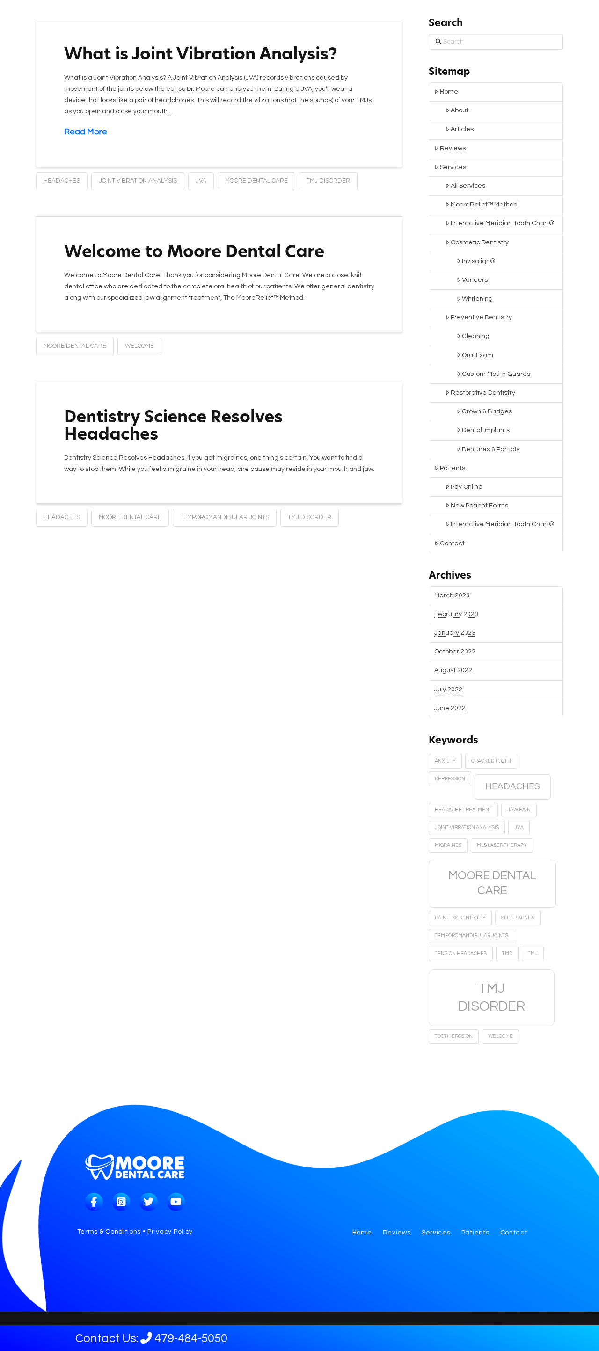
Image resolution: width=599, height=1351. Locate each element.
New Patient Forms (479, 505)
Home (449, 91)
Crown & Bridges (487, 411)
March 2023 (452, 595)
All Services (468, 186)
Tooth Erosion (454, 1036)
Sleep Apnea (517, 917)
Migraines (448, 845)
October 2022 (454, 651)
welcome (139, 346)
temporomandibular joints (224, 517)
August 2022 (453, 670)
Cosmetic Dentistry (480, 242)
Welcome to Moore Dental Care (194, 253)
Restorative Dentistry (483, 392)
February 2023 (456, 614)
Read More (85, 131)
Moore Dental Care (256, 180)
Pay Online (466, 487)
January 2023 (454, 633)
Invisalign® (479, 261)
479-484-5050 (171, 1338)
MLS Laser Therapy (502, 845)
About (459, 110)
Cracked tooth (491, 761)
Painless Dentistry (460, 917)
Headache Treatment (463, 809)
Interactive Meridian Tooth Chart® (503, 223)
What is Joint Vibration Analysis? (200, 55)
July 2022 (448, 689)
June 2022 (450, 708)
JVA (201, 180)
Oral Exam (477, 355)
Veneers (475, 280)
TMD (507, 953)
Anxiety (445, 761)
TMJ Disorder (328, 180)
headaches (62, 180)
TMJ (533, 953)
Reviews (453, 148)
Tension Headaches (461, 953)
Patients (452, 468)
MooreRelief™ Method (484, 204)
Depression (450, 778)
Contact (452, 543)
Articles (462, 129)
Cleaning (475, 336)
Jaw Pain (519, 809)
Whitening (477, 298)
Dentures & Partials (490, 449)
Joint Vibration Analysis (138, 180)
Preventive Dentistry (481, 317)
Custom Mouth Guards (496, 374)
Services (453, 167)
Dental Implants (486, 430)
